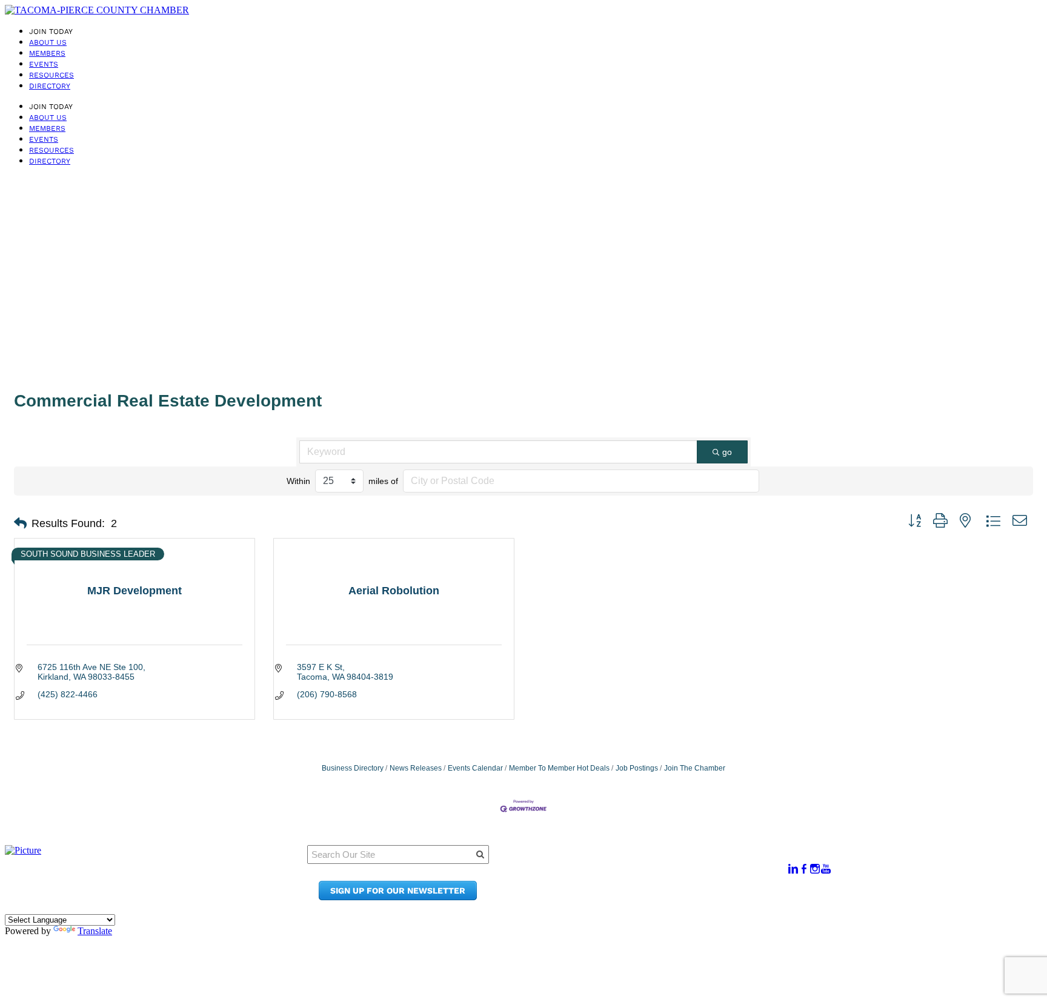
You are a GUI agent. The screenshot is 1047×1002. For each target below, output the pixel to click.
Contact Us (642, 885)
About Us (48, 42)
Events (43, 64)
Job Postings (637, 768)
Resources (51, 75)
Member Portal (651, 862)
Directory (49, 86)
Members (47, 53)
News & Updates (654, 874)
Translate (95, 931)
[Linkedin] (793, 869)
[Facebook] (804, 869)
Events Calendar (475, 768)
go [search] (727, 452)
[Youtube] (826, 869)
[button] (20, 523)
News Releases (416, 768)
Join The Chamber (694, 768)
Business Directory (353, 768)
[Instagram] (815, 869)
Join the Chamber (658, 897)
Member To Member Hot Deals (559, 768)
